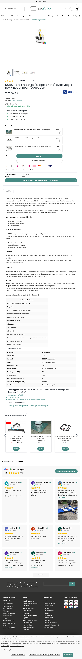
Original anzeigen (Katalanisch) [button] (15, 496)
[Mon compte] (67, 9)
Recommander (36, 170)
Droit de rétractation (30, 620)
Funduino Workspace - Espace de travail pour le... (41, 437)
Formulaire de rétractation (28, 624)
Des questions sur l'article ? (16, 395)
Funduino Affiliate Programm (29, 609)
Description (8, 191)
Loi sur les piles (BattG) (49, 612)
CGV (45, 601)
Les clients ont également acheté (15, 415)
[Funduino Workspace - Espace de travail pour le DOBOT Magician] (40, 427)
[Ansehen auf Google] (6, 483)
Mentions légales (49, 603)
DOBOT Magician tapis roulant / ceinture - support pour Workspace (32, 146)
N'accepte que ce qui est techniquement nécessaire (44, 655)
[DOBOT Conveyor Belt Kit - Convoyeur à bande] (16, 427)
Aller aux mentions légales (17, 646)
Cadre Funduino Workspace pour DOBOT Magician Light (65, 437)
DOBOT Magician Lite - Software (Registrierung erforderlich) (26, 399)
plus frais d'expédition (16, 100)
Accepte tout (68, 655)
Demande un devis (38, 161)
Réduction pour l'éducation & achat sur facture (31, 603)
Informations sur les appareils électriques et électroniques (51, 625)
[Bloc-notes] (72, 9)
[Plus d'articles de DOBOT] (70, 93)
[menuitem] (77, 9)
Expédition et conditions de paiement (48, 618)
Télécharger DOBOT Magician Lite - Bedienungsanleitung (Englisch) (28, 406)
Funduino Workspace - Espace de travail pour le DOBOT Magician (32, 129)
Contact (26, 613)
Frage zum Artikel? (13, 397)
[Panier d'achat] (77, 9)
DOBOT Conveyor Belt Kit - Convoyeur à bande (26, 138)
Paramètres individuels (18, 655)
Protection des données (49, 607)
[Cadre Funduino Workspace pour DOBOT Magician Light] (65, 427)
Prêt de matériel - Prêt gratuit (31, 617)
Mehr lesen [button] (62, 497)
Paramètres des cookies (29, 629)
